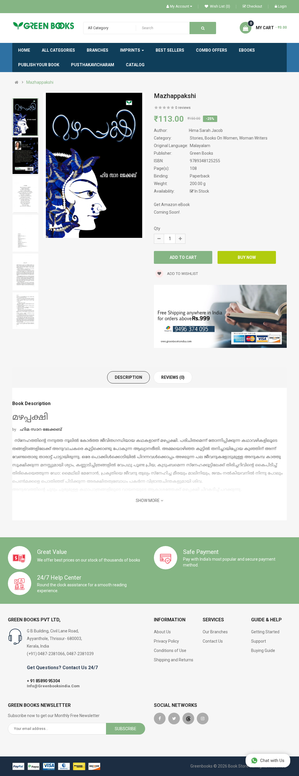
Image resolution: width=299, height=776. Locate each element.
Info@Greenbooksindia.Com (53, 686)
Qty (157, 228)
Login (282, 6)
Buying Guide (263, 650)
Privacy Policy (166, 641)
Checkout (254, 6)
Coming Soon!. (167, 212)
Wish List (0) (219, 6)
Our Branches (215, 631)
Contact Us (213, 641)
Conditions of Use (170, 650)
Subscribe (125, 728)
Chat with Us (272, 760)
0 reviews (183, 108)
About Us (162, 631)
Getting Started (265, 631)
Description (128, 377)
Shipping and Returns (173, 660)
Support (258, 641)
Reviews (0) (173, 377)
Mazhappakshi (39, 82)
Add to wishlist (182, 273)
